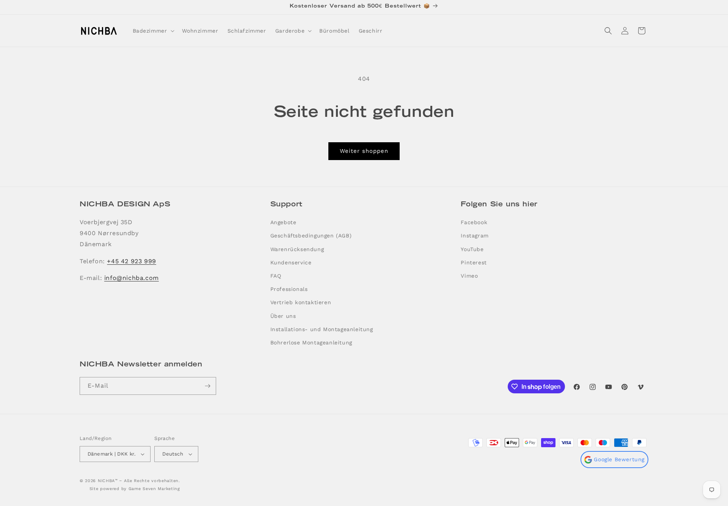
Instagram (474, 236)
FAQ (275, 276)
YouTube (472, 249)
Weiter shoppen (364, 151)
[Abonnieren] (207, 386)
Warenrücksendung (297, 249)
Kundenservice (291, 262)
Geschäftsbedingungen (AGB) (311, 236)
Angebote (283, 222)
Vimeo (469, 276)
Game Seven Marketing (154, 488)
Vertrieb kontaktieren (300, 302)
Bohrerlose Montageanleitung (311, 342)
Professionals (289, 289)
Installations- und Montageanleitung (321, 329)
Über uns (283, 316)
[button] (152, 31)
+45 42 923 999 (131, 261)
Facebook (474, 222)
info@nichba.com (131, 277)
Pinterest (473, 262)
